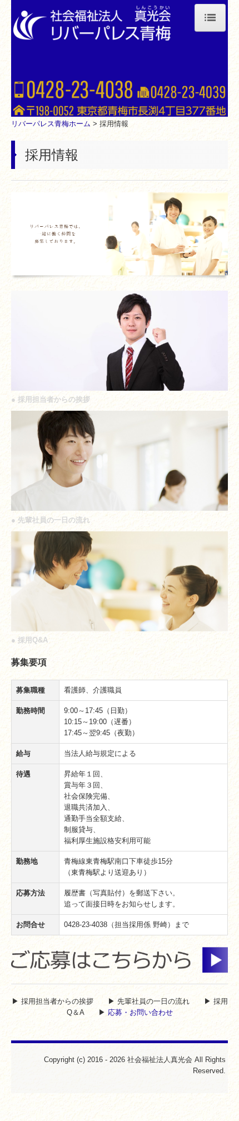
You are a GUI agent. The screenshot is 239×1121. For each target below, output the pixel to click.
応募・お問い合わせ (140, 1012)
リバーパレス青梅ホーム (51, 123)
